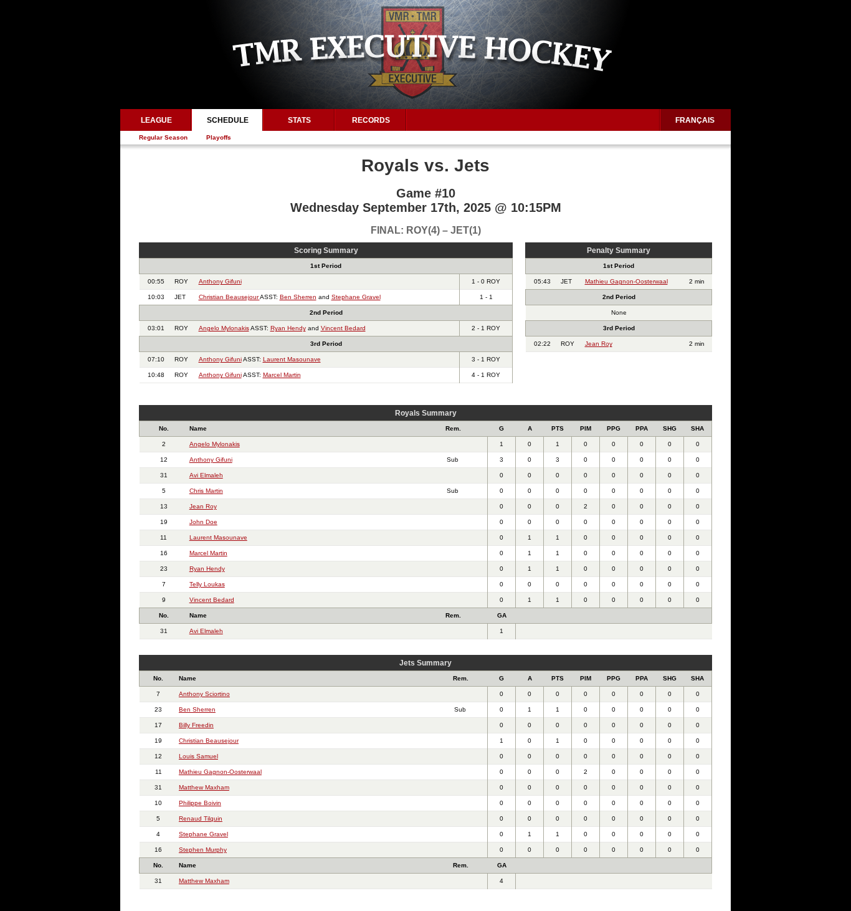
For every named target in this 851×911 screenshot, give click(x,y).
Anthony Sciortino (204, 693)
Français (695, 120)
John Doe (203, 521)
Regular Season (163, 137)
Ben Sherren (298, 296)
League (156, 120)
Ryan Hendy (288, 328)
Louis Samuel (198, 756)
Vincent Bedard (343, 328)
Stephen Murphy (203, 849)
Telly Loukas (207, 584)
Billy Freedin (196, 725)
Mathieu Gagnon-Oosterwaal (626, 281)
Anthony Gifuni (220, 281)
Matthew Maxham (204, 787)
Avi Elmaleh (206, 475)
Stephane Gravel (356, 296)
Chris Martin (206, 490)
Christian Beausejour (229, 296)
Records (371, 120)
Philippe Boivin (200, 802)
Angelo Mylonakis (224, 328)
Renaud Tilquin (200, 818)
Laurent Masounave (292, 359)
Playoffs (218, 137)
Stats (299, 120)
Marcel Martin (282, 374)
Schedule (228, 120)
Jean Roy (598, 343)
